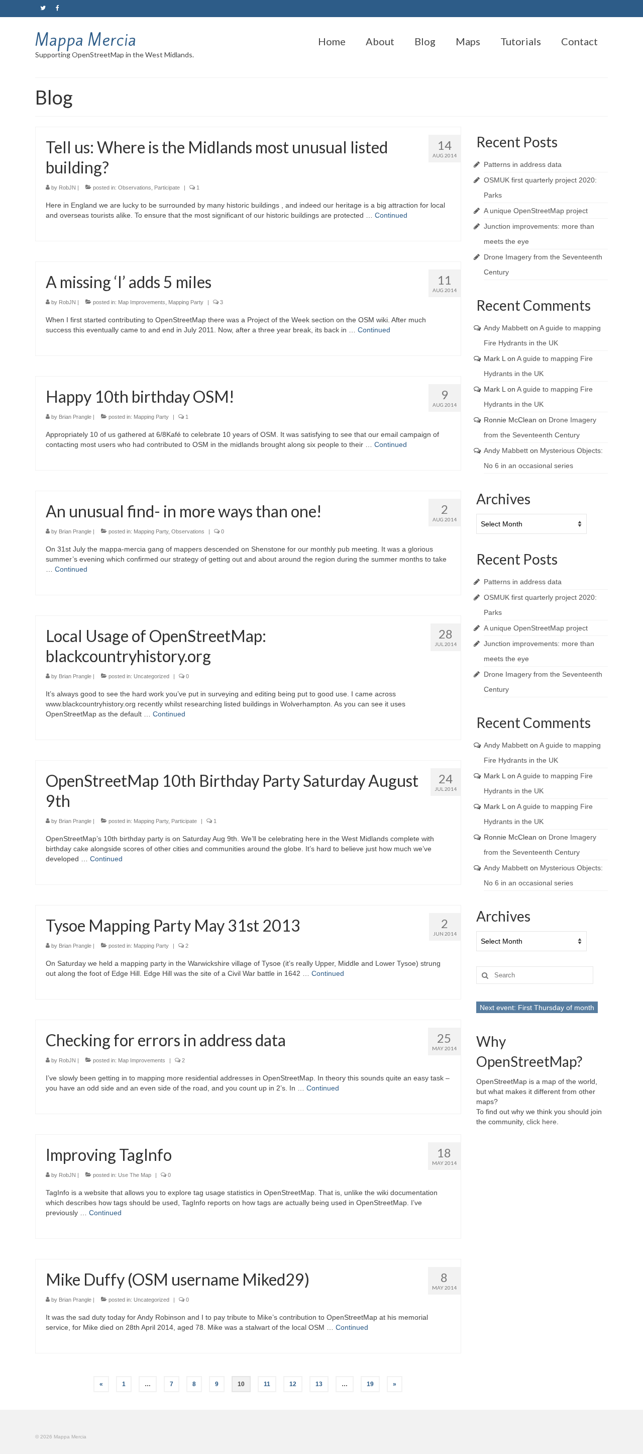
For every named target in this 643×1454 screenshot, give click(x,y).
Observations (134, 188)
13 (319, 1384)
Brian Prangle (75, 417)
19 (370, 1384)
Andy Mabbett (506, 328)
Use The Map (134, 1175)
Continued (391, 215)
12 (292, 1384)
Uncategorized (151, 676)
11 (267, 1384)
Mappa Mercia (85, 39)
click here (541, 1122)
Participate (167, 188)
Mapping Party (185, 302)
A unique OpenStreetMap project (536, 211)
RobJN (67, 188)
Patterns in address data (523, 164)
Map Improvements (141, 302)
